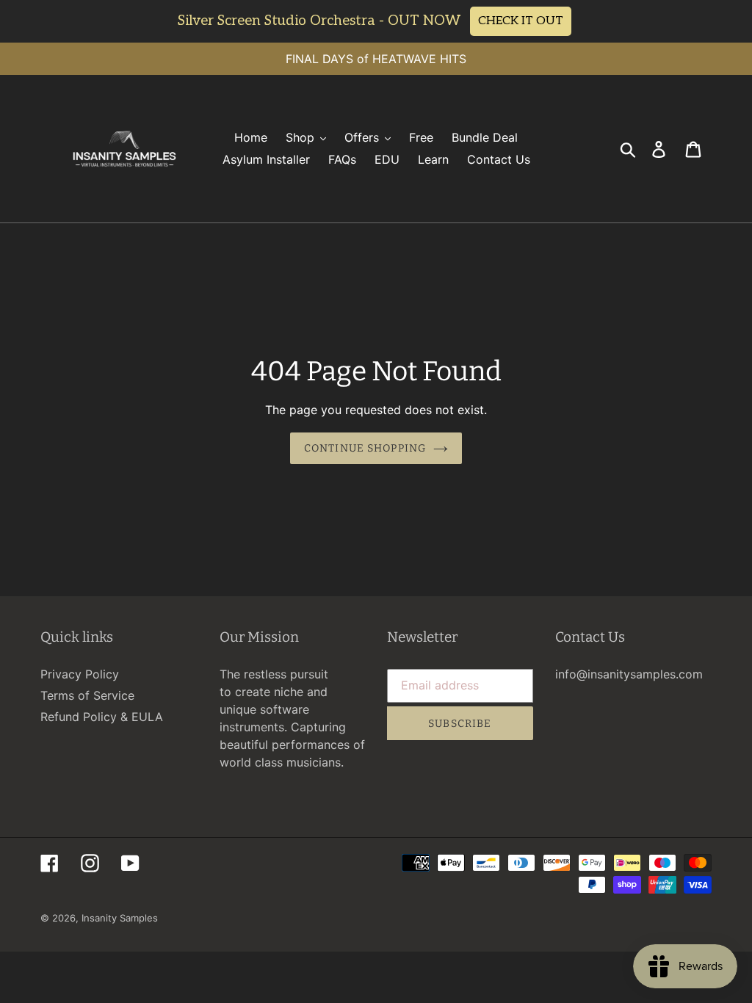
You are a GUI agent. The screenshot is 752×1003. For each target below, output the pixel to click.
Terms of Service (87, 695)
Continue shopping (365, 448)
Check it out (520, 21)
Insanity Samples (120, 918)
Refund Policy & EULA (101, 716)
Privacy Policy (79, 674)
